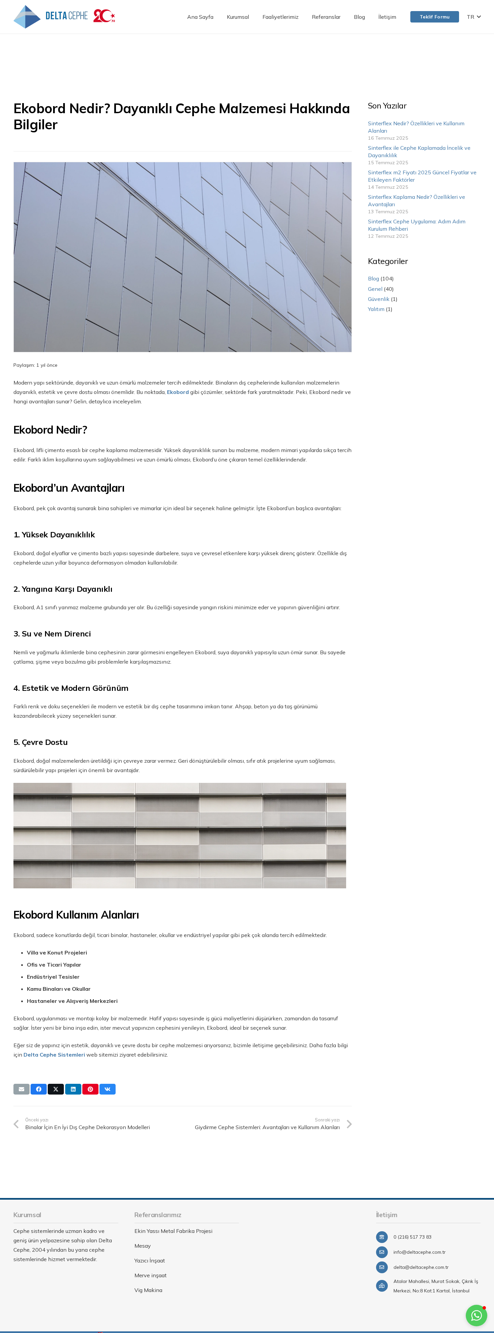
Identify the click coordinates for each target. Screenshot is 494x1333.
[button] (254, 16)
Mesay (142, 1245)
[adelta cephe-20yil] (64, 17)
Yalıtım (376, 309)
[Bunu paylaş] (39, 1089)
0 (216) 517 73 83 (412, 1237)
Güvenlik (378, 299)
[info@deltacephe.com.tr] (385, 1252)
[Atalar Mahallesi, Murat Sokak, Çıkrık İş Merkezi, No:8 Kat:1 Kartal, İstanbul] (385, 1286)
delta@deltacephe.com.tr (421, 1267)
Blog (373, 278)
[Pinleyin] (90, 1089)
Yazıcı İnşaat (149, 1260)
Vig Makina (148, 1290)
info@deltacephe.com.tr (420, 1252)
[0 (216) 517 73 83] (385, 1237)
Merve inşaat (150, 1275)
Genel (375, 288)
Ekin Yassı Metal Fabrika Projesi (173, 1231)
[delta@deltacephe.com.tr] (385, 1267)
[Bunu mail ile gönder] (21, 1089)
